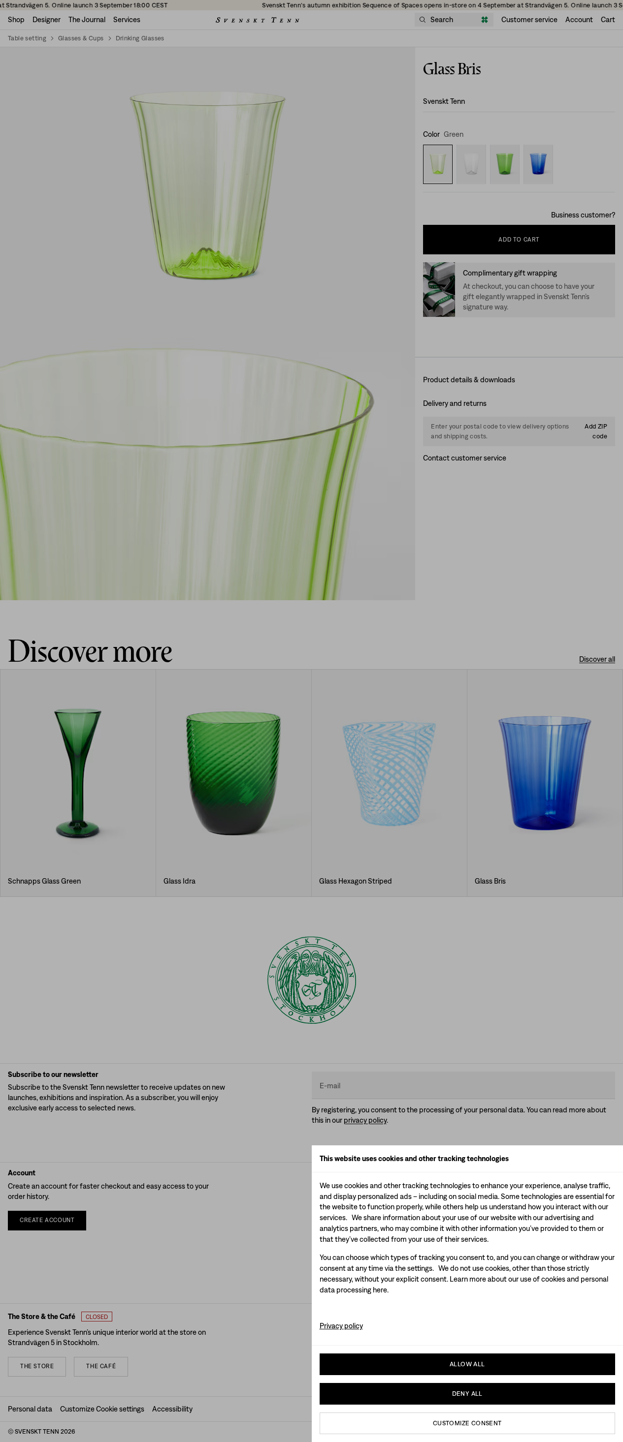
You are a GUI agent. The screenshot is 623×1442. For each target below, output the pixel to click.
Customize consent (467, 1423)
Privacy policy (341, 1325)
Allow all (467, 1364)
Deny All (467, 1393)
